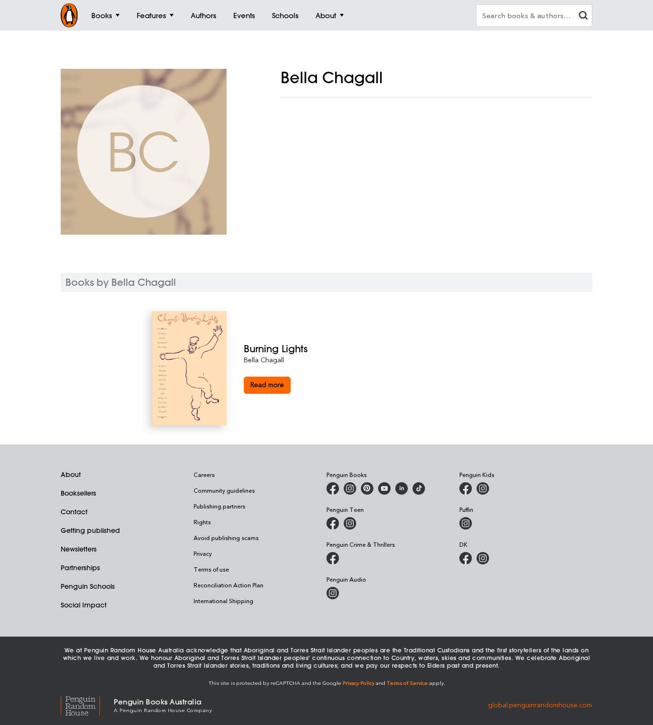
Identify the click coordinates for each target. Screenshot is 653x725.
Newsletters (79, 549)
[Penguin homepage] (69, 15)
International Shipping (223, 600)
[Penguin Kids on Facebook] (465, 488)
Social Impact (84, 605)
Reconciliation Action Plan (228, 585)
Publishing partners (219, 506)
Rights (202, 522)
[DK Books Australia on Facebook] (465, 558)
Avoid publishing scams (226, 537)
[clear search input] (583, 16)
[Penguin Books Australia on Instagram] (350, 488)
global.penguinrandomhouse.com (540, 705)
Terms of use (211, 569)
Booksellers (78, 493)
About (71, 474)
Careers (204, 474)
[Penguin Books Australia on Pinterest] (367, 488)
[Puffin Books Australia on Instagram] (465, 523)
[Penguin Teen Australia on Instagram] (350, 523)
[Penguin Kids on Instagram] (483, 488)
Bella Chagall (264, 360)
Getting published (90, 530)
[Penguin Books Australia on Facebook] (332, 488)
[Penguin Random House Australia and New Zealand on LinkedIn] (401, 488)
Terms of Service (407, 683)
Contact (74, 512)
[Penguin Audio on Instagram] (332, 593)
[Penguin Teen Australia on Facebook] (332, 523)
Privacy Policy (358, 683)
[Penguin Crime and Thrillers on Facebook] (332, 558)
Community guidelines (224, 490)
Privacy (203, 553)
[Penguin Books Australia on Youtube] (384, 488)
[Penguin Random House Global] (87, 704)
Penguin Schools (88, 586)
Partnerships (80, 567)
